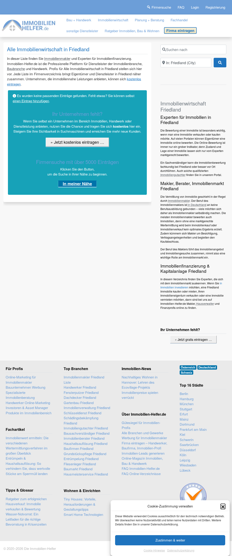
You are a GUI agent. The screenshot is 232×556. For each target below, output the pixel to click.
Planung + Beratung (149, 19)
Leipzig (185, 460)
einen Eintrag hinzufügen (31, 100)
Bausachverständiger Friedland (86, 433)
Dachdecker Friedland (80, 397)
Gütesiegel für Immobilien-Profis (141, 425)
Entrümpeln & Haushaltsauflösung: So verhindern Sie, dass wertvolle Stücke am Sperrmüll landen (28, 466)
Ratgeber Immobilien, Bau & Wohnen (132, 30)
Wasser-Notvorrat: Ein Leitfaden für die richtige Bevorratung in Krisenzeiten (26, 519)
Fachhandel (179, 19)
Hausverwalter (205, 303)
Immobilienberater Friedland (84, 438)
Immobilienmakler (57, 58)
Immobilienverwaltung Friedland (87, 407)
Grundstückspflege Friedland (85, 453)
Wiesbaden (188, 465)
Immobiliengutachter (173, 175)
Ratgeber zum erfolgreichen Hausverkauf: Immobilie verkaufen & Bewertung (26, 503)
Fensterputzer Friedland (81, 392)
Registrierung (215, 7)
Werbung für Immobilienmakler (144, 437)
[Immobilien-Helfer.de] (29, 24)
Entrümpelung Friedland (81, 458)
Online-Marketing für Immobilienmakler (21, 380)
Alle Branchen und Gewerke (142, 432)
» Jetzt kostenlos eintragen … (77, 142)
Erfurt (184, 414)
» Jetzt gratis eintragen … (193, 339)
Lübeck (185, 470)
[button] (223, 506)
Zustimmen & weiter (170, 540)
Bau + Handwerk (78, 19)
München (186, 403)
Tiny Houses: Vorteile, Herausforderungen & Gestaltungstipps (80, 504)
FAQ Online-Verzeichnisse (141, 473)
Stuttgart (186, 409)
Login (195, 7)
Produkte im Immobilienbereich (28, 412)
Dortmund (187, 424)
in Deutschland (197, 205)
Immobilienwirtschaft (113, 19)
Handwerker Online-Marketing (28, 402)
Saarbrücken (189, 444)
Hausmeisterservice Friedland (86, 474)
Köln (183, 454)
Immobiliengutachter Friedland (86, 428)
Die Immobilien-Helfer (40, 548)
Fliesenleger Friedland (80, 463)
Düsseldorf (188, 449)
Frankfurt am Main (193, 429)
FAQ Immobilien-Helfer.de (141, 468)
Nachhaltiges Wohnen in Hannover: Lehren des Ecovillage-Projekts (139, 382)
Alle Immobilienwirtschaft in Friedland (48, 49)
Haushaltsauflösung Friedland (85, 443)
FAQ (181, 7)
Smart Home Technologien (83, 514)
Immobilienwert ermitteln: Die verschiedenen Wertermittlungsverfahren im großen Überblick (27, 445)
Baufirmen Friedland (78, 448)
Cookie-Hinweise (154, 550)
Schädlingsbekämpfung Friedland (81, 420)
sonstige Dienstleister (82, 30)
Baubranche (16, 68)
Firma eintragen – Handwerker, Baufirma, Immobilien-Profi (144, 446)
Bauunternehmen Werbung (25, 387)
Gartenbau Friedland (79, 402)
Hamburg (186, 398)
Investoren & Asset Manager (27, 407)
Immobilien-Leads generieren (143, 453)
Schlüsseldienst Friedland (82, 412)
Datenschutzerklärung (180, 550)
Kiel (182, 434)
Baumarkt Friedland (78, 468)
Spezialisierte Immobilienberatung (20, 395)
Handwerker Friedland (80, 387)
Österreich (188, 367)
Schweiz (186, 373)
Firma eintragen (180, 30)
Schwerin (186, 439)
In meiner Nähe (77, 184)
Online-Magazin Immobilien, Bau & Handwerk (142, 461)
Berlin (184, 393)
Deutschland (207, 367)
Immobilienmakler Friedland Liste (84, 380)
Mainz (184, 419)
